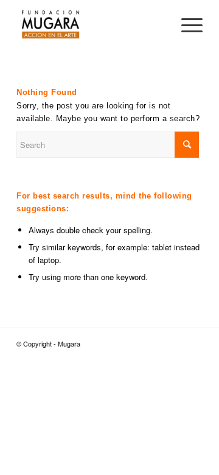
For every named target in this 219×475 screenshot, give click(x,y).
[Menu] (186, 24)
